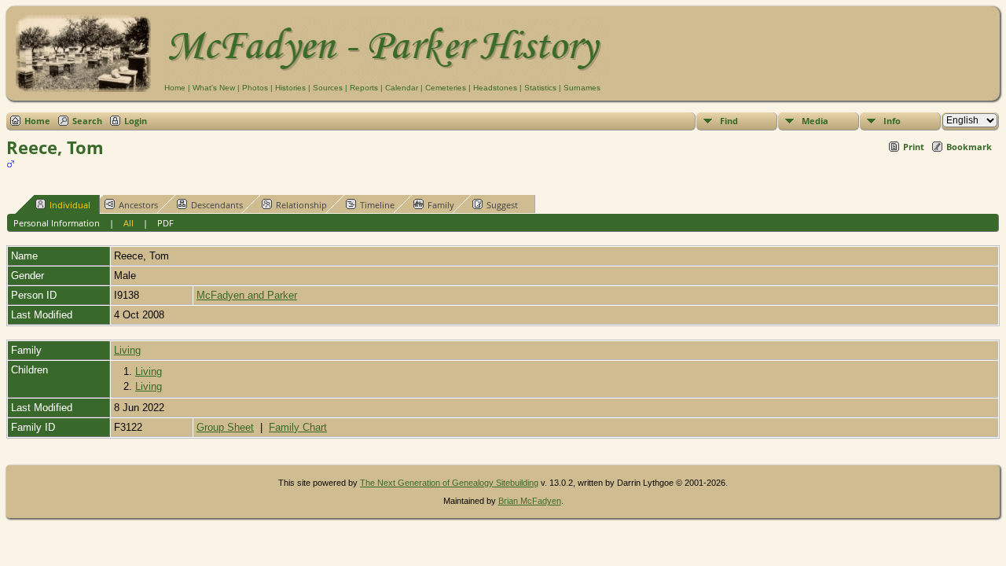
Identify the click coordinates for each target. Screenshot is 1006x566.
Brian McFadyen (529, 500)
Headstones (495, 87)
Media (815, 121)
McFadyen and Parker (246, 295)
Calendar (401, 87)
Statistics (540, 87)
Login (135, 121)
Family (441, 205)
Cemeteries (445, 87)
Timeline (377, 205)
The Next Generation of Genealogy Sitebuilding (449, 482)
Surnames (582, 87)
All (128, 223)
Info (892, 121)
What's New (214, 87)
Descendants (217, 205)
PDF (165, 223)
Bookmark (969, 147)
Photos (255, 87)
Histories (290, 87)
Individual (70, 205)
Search (87, 121)
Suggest (502, 205)
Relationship (301, 205)
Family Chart (298, 427)
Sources (328, 87)
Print (913, 147)
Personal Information (56, 223)
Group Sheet (225, 427)
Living (127, 350)
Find (729, 121)
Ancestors (138, 205)
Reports (364, 87)
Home (174, 87)
